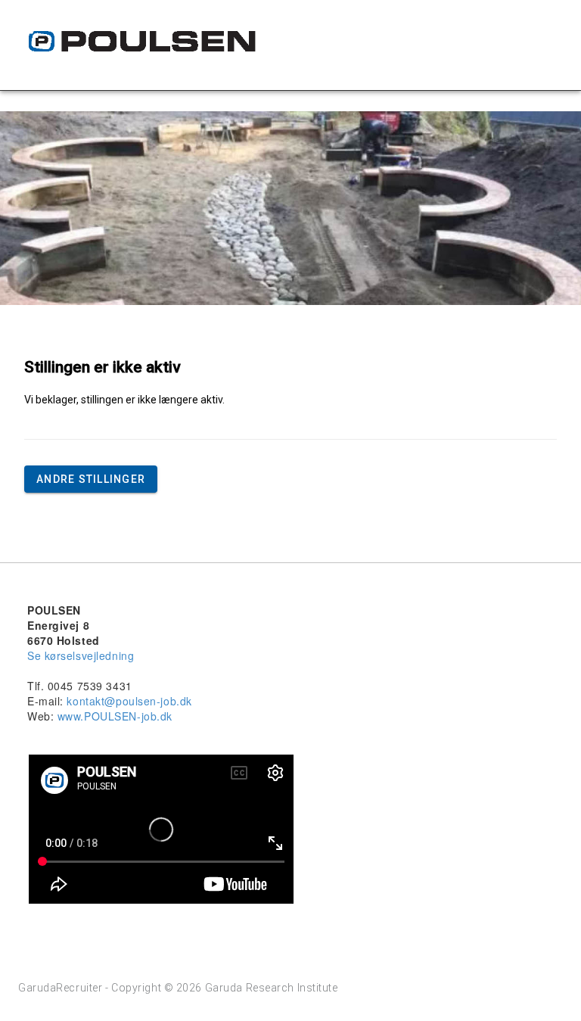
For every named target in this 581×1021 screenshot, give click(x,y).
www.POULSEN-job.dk (114, 716)
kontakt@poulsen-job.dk (129, 700)
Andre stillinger (90, 479)
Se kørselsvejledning (80, 655)
